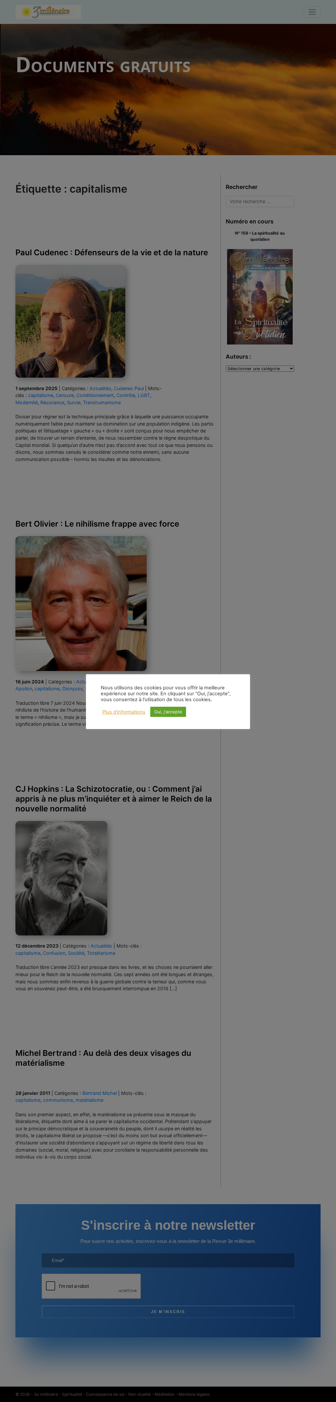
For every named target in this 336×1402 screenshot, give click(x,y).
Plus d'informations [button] (123, 712)
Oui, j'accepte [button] (168, 711)
